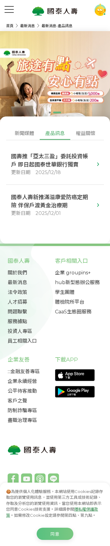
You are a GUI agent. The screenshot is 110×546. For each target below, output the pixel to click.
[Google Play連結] (78, 392)
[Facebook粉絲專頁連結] (13, 478)
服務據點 (17, 321)
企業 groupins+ (73, 273)
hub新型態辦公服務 (77, 282)
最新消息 (28, 25)
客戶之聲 (17, 401)
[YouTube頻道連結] (26, 478)
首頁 (10, 25)
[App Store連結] (78, 375)
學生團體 (65, 292)
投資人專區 (20, 331)
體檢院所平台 (69, 302)
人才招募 (17, 302)
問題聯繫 (17, 312)
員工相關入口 (22, 341)
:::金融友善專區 (24, 371)
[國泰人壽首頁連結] (55, 11)
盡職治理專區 (22, 420)
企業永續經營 (22, 381)
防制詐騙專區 (22, 410)
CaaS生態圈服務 (73, 312)
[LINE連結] (53, 478)
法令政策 (17, 292)
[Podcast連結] (40, 478)
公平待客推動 (22, 391)
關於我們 (17, 273)
